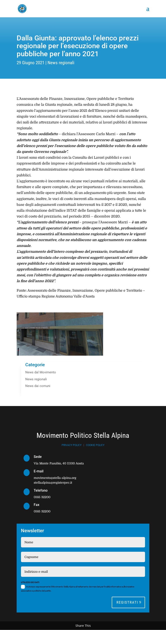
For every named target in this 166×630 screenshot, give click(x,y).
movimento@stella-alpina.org (55, 478)
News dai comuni (37, 386)
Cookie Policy (95, 445)
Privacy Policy (71, 445)
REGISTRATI (127, 602)
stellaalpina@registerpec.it (53, 482)
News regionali (61, 62)
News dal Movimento (40, 372)
